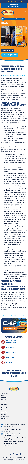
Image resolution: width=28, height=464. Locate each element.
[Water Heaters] (3, 352)
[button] (25, 12)
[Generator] (3, 357)
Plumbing (9, 362)
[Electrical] (3, 347)
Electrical (10, 347)
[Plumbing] (3, 362)
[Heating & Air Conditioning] (3, 342)
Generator (10, 357)
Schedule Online (14, 4)
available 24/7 (14, 3)
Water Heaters (11, 352)
